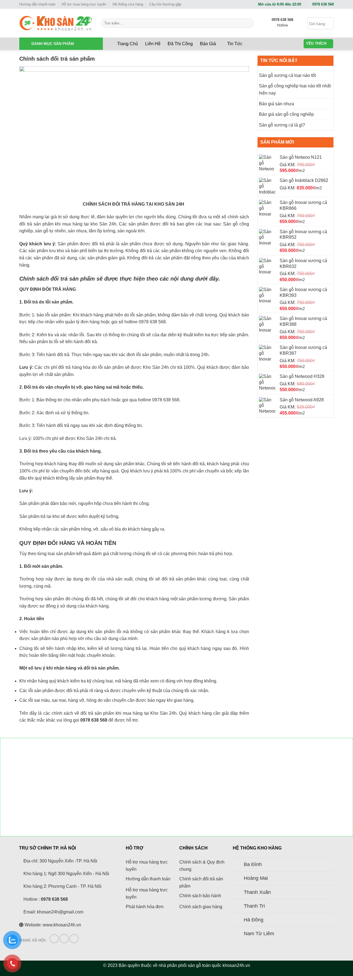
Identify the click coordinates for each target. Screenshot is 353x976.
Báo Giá (208, 43)
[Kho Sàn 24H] (56, 23)
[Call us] (74, 938)
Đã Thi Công (180, 43)
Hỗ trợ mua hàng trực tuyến (83, 4)
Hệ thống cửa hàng (128, 4)
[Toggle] (238, 865)
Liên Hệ (153, 43)
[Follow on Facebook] (54, 938)
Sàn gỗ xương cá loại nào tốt (287, 75)
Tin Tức (234, 43)
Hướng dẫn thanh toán (37, 4)
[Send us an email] (64, 938)
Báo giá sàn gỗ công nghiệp (286, 114)
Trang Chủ (127, 43)
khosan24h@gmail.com (60, 912)
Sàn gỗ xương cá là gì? (282, 125)
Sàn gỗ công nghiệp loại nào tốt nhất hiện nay (295, 89)
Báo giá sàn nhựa (276, 103)
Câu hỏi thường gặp (165, 4)
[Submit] (248, 23)
